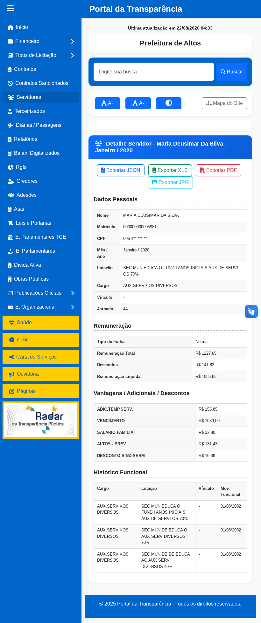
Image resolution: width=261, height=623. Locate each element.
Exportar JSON (122, 170)
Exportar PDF (221, 170)
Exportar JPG (173, 182)
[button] (41, 41)
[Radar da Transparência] (40, 420)
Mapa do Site (227, 103)
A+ (110, 103)
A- (141, 103)
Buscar (235, 71)
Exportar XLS (172, 170)
